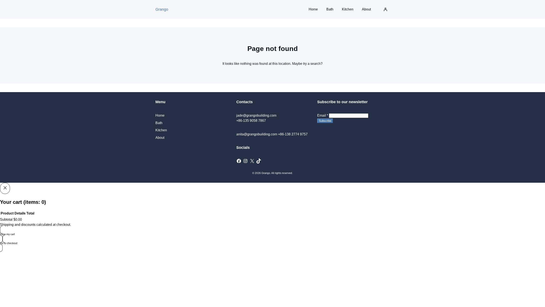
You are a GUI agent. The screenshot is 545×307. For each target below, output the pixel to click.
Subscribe (325, 120)
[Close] (5, 188)
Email (322, 115)
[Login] (385, 9)
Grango (161, 9)
